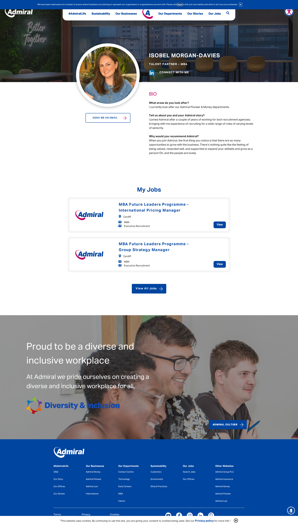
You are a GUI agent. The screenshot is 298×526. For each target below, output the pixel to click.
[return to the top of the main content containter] (291, 510)
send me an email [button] (105, 118)
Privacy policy (204, 520)
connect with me (174, 72)
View (220, 224)
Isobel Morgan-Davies (184, 56)
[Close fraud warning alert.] (240, 5)
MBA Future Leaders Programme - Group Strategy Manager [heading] (154, 247)
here (180, 5)
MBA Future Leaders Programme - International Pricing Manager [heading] (154, 208)
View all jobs (146, 288)
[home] (76, 453)
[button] (236, 521)
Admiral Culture (225, 424)
